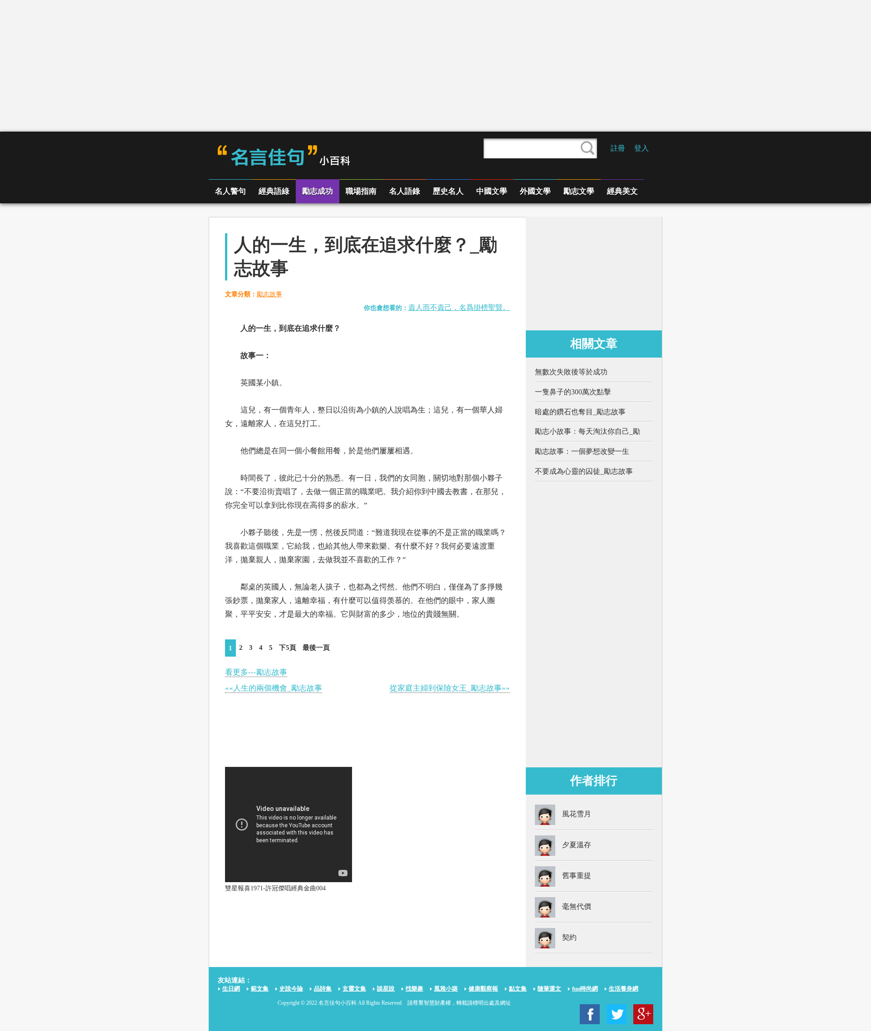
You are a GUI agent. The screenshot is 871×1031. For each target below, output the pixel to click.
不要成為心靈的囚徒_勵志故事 (584, 471)
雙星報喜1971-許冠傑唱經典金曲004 (275, 888)
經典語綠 (274, 191)
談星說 (386, 988)
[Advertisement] (435, 65)
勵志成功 (317, 191)
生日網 (231, 988)
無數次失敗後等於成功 (571, 372)
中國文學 (491, 191)
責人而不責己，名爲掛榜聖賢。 (459, 307)
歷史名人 (448, 191)
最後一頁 (316, 647)
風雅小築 (446, 988)
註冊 (618, 148)
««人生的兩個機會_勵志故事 (273, 688)
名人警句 (230, 191)
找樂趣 (414, 988)
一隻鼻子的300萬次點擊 (573, 392)
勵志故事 (269, 294)
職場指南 (361, 191)
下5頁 (287, 647)
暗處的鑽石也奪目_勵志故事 (580, 412)
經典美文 (622, 191)
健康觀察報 (483, 988)
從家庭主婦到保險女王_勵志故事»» (450, 688)
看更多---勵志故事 (256, 672)
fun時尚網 (585, 988)
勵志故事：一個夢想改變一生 (582, 451)
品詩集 (323, 988)
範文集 (260, 988)
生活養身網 (623, 988)
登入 (641, 148)
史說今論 (291, 988)
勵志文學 (578, 191)
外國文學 (535, 191)
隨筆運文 (549, 988)
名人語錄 (404, 191)
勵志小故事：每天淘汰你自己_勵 (587, 431)
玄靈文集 (354, 988)
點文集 (518, 988)
